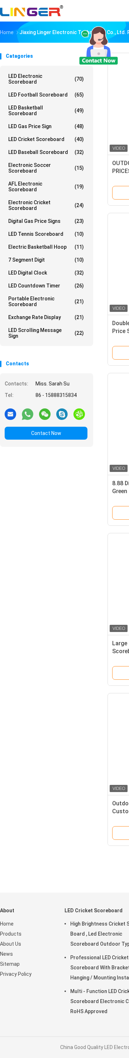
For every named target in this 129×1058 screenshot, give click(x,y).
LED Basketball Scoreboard (46, 110)
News (6, 954)
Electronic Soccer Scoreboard (46, 168)
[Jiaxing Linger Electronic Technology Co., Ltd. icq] (79, 414)
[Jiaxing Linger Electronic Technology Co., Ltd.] (31, 10)
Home (7, 924)
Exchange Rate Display (46, 317)
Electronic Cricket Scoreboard (46, 205)
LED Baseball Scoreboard (46, 152)
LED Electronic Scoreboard (46, 79)
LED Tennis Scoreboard (46, 234)
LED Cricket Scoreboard (46, 139)
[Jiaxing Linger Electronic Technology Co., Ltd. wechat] (45, 414)
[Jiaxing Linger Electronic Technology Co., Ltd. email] (10, 414)
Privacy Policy (16, 974)
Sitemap (10, 964)
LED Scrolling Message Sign (46, 333)
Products (11, 934)
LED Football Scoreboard (46, 95)
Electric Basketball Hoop (46, 247)
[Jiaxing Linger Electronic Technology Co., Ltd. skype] (62, 414)
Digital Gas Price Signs (46, 221)
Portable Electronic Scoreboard (46, 301)
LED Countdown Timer (46, 286)
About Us (10, 944)
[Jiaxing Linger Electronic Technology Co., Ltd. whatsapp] (27, 414)
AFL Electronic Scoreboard (46, 186)
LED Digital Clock (46, 273)
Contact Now (46, 433)
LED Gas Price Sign (46, 126)
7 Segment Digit (46, 260)
